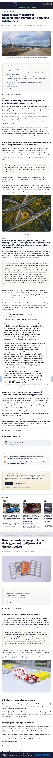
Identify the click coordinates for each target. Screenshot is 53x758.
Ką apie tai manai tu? (11, 86)
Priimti (38, 754)
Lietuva (12, 11)
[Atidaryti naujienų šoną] (1, 379)
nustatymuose (12, 756)
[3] (24, 406)
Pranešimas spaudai (29, 551)
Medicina (21, 551)
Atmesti (46, 754)
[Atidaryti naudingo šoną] (52, 379)
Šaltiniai (8, 88)
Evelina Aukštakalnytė (39, 25)
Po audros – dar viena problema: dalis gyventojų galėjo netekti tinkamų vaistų (23, 543)
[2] (14, 123)
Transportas (28, 25)
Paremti (8, 483)
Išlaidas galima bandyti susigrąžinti (15, 597)
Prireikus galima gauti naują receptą (15, 595)
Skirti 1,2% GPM (20, 483)
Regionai (20, 25)
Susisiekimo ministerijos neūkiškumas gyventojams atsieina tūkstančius (25, 18)
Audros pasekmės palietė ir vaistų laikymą (17, 593)
